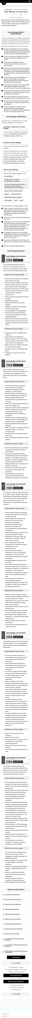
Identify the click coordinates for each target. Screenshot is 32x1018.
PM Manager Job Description (12, 933)
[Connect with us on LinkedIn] (6, 1016)
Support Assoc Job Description (12, 914)
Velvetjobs (4, 2)
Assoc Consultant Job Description (13, 899)
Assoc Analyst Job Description (12, 894)
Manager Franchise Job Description (14, 928)
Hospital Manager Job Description (13, 924)
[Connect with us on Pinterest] (4, 1016)
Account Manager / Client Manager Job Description (14, 939)
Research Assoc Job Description (13, 904)
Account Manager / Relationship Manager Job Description (16, 945)
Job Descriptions (8, 9)
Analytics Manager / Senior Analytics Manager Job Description (16, 951)
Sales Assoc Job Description (12, 909)
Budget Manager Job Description (13, 919)
